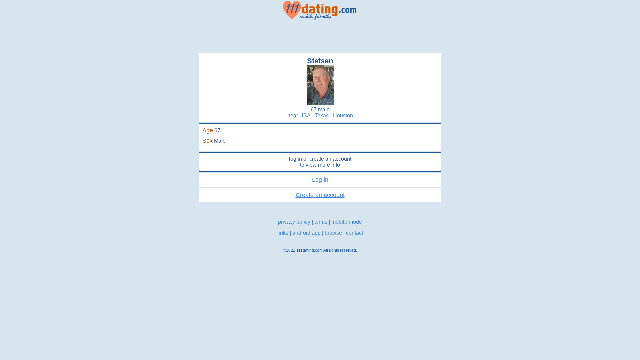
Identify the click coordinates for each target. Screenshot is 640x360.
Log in (320, 179)
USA (304, 115)
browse (333, 233)
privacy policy (294, 222)
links (282, 233)
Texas (322, 115)
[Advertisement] (320, 37)
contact (354, 233)
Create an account (320, 195)
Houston (343, 115)
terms (320, 222)
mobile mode (346, 222)
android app (306, 233)
